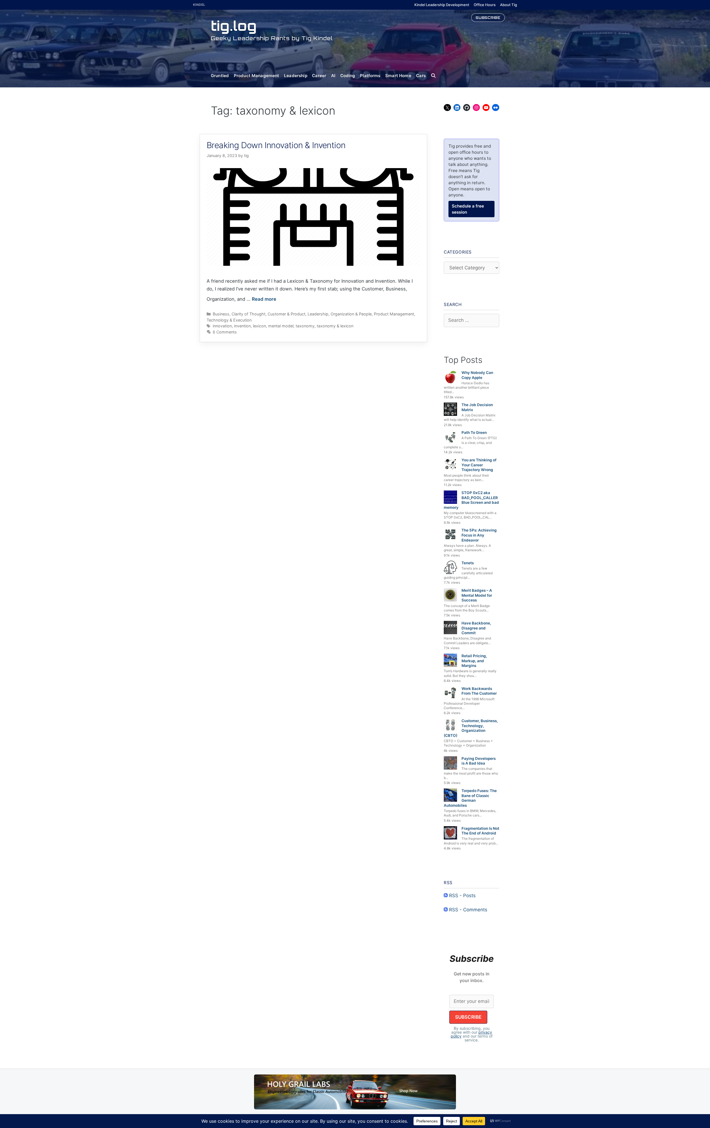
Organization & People (351, 314)
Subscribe (488, 17)
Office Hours (485, 4)
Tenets (468, 563)
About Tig (508, 4)
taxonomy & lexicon (335, 325)
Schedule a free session (468, 209)
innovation (222, 325)
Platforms (370, 75)
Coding (347, 75)
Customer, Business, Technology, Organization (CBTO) (471, 728)
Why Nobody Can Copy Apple (477, 375)
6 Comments (225, 332)
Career (319, 75)
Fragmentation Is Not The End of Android (480, 831)
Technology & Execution (229, 320)
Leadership (295, 75)
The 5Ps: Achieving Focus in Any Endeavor (479, 535)
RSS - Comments (467, 909)
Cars (421, 75)
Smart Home (398, 75)
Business (221, 314)
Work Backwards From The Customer (479, 691)
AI (333, 75)
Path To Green (474, 432)
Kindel (199, 5)
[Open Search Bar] (436, 75)
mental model (280, 325)
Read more (264, 299)
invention (242, 325)
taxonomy (305, 325)
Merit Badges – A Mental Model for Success (477, 595)
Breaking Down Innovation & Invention (276, 145)
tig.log (234, 25)
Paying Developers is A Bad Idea (479, 761)
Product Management (256, 75)
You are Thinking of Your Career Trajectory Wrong (479, 465)
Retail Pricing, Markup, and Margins (474, 661)
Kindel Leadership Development (441, 4)
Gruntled (220, 75)
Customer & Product (286, 314)
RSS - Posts (462, 895)
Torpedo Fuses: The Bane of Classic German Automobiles (470, 798)
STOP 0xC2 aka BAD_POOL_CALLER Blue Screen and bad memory (471, 500)
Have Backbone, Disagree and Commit (476, 628)
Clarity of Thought (248, 314)
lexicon (259, 325)
